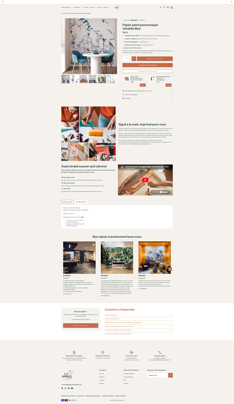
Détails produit (67, 202)
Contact (101, 380)
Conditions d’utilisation (107, 395)
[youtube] (72, 388)
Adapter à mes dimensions (148, 65)
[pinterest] (69, 388)
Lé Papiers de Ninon (119, 400)
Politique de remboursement (92, 395)
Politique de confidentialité (68, 395)
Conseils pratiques (129, 373)
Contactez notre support (80, 325)
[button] (65, 79)
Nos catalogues (128, 377)
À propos (102, 377)
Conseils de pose (81, 202)
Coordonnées (80, 395)
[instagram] (65, 388)
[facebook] (62, 388)
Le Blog (101, 383)
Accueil (63, 13)
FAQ (125, 380)
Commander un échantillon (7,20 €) (148, 71)
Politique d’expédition (120, 395)
